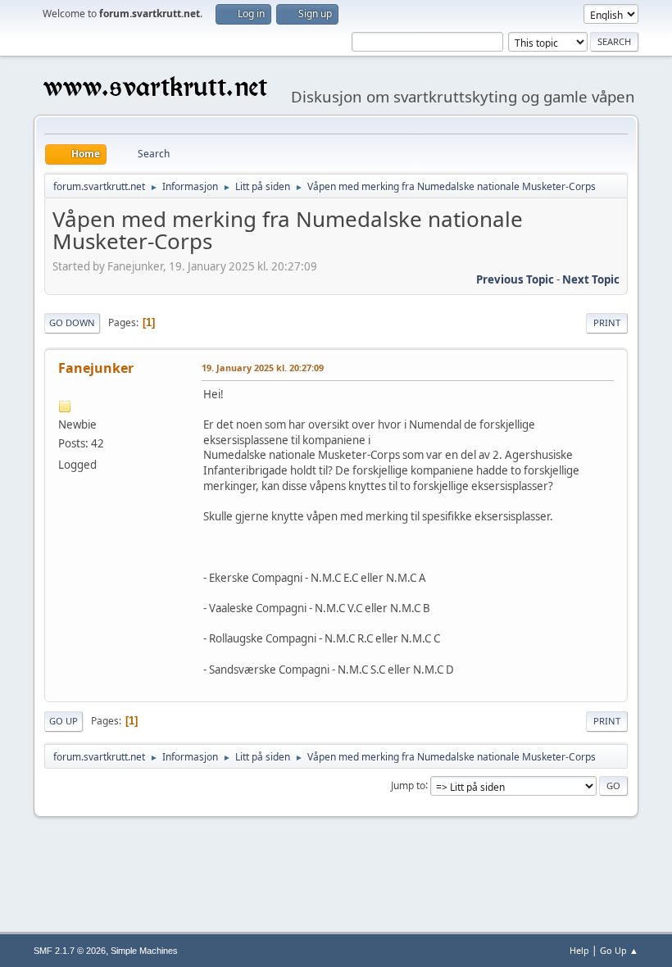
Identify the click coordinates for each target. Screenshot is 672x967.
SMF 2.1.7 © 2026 (70, 951)
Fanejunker (96, 368)
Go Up (63, 721)
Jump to (408, 785)
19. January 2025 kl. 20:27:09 (263, 367)
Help (579, 950)
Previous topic (515, 279)
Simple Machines (144, 951)
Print (606, 322)
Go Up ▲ (619, 950)
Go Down (72, 322)
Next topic (591, 279)
